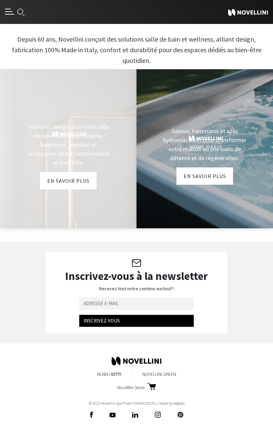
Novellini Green (159, 374)
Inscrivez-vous (102, 321)
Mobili (109, 374)
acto (178, 403)
